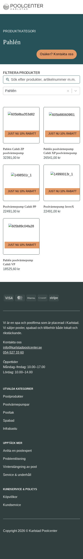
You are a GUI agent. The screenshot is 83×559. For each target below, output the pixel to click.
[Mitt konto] (70, 7)
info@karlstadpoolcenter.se (22, 347)
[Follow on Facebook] (6, 543)
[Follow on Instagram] (13, 543)
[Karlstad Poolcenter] (23, 7)
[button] (56, 7)
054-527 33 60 (13, 352)
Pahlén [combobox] (10, 91)
